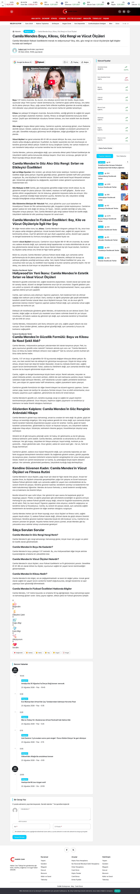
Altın (110, 23)
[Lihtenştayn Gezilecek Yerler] (113, 197)
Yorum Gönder (19, 837)
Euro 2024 (29, 23)
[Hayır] (137, 891)
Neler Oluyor (15, 23)
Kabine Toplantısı (42, 23)
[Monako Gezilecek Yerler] (113, 239)
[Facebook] (66, 849)
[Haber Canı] (70, 11)
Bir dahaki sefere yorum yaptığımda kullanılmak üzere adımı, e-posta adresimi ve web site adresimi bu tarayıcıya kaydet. (51, 831)
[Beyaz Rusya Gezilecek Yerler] (113, 218)
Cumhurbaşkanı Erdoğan (97, 23)
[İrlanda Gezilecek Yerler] (113, 260)
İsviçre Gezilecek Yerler (22, 334)
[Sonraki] (2, 5)
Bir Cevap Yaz (20, 800)
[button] (124, 11)
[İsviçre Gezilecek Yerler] (113, 187)
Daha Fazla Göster (105, 148)
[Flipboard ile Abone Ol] (39, 62)
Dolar (117, 23)
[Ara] (119, 11)
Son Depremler (79, 23)
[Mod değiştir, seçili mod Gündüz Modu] (11, 11)
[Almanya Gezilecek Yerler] (113, 208)
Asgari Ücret (66, 23)
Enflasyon (55, 23)
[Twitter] (73, 849)
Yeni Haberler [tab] (121, 156)
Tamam (117, 891)
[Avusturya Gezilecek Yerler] (113, 250)
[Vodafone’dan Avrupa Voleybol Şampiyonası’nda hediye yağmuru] (113, 165)
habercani (22, 49)
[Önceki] (2, 2)
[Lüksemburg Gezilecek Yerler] (113, 176)
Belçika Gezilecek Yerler (23, 270)
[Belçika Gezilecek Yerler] (113, 229)
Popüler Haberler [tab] (105, 156)
